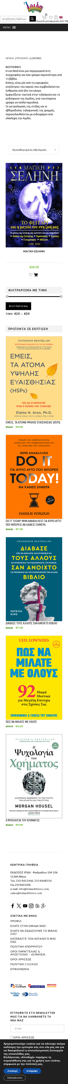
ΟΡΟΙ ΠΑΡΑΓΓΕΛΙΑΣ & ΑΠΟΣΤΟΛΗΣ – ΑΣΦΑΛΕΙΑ (27, 953)
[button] (7, 27)
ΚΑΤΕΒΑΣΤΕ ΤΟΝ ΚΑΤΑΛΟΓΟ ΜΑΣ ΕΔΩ (33, 940)
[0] (44, 18)
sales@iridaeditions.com (26, 893)
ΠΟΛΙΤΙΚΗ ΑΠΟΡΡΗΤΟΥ (26, 946)
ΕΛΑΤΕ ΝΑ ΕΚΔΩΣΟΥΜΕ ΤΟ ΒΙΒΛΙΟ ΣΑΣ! (33, 932)
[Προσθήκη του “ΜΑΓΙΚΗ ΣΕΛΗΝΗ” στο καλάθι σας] (36, 275)
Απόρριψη (31, 1071)
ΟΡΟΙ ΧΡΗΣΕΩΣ (21, 959)
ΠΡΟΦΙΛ (16, 921)
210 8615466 (24, 880)
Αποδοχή (12, 1071)
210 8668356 (43, 880)
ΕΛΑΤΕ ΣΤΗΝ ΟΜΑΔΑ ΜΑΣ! (28, 925)
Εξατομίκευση (14, 1077)
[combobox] (34, 150)
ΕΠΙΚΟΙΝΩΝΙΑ (19, 969)
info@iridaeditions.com (33, 888)
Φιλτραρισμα (18, 306)
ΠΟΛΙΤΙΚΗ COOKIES (24, 964)
